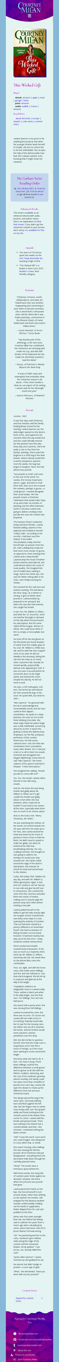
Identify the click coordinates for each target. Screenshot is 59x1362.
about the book (23, 118)
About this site (24, 1350)
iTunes (34, 106)
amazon (26, 97)
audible (25, 106)
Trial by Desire (37, 191)
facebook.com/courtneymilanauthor (35, 1339)
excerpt (35, 118)
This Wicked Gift (25, 188)
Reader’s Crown (26, 271)
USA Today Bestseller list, (31, 258)
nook (42, 97)
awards (16, 121)
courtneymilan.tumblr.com (29, 1345)
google (18, 100)
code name (27, 121)
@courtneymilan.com (28, 1333)
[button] (29, 1299)
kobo (26, 100)
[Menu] (29, 16)
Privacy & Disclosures (25, 1354)
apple (35, 97)
